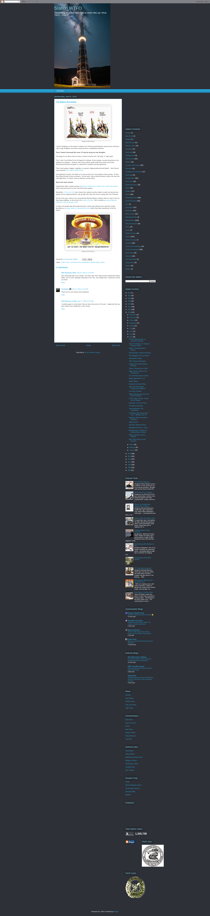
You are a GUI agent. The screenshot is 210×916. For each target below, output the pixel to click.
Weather (128, 269)
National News (94, 262)
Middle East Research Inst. (134, 757)
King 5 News (129, 698)
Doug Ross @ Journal (135, 620)
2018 (129, 304)
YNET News (129, 708)
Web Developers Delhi (68, 273)
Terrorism (128, 256)
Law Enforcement (75, 262)
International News (131, 198)
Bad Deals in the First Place (138, 403)
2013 (129, 456)
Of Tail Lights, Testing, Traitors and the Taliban (139, 399)
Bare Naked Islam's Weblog (137, 657)
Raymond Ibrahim (134, 630)
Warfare (127, 266)
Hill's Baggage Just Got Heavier (139, 355)
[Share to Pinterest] (91, 259)
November (133, 317)
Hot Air (127, 726)
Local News (129, 207)
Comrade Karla (130, 155)
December (133, 315)
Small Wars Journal (131, 764)
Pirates (127, 230)
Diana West (129, 719)
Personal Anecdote (131, 223)
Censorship (129, 152)
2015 (129, 312)
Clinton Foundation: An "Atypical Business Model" (139, 344)
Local (127, 204)
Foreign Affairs (130, 178)
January (132, 450)
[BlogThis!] (85, 259)
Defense (128, 162)
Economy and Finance (132, 165)
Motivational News (131, 217)
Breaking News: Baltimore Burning (140, 353)
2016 (129, 309)
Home (88, 345)
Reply (63, 282)
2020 (129, 298)
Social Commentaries (132, 249)
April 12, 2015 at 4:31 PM (80, 289)
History (127, 188)
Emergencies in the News (133, 172)
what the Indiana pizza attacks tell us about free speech (99, 186)
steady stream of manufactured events (78, 208)
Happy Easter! (133, 422)
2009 (129, 467)
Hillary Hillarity (133, 381)
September (133, 323)
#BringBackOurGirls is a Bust (138, 427)
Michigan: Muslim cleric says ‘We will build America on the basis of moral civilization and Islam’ (140, 679)
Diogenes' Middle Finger (136, 613)
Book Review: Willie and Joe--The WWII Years (143, 581)
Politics (102, 262)
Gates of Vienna (130, 723)
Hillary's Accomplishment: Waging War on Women (142, 505)
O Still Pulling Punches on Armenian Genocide (137, 340)
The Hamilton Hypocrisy (142, 482)
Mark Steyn (129, 729)
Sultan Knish (132, 639)
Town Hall (128, 739)
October (132, 320)
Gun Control (129, 181)
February (133, 447)
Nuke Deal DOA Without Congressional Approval (137, 387)
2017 (129, 307)
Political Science (130, 233)
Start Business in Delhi (69, 301)
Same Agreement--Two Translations (136, 409)
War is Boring (129, 770)
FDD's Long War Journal (136, 666)
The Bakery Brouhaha (136, 406)
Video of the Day (88, 200)
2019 (129, 301)
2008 (129, 470)
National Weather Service (133, 785)
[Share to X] (87, 259)
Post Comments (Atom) (92, 352)
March (132, 444)
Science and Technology (133, 246)
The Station (60, 91)
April (131, 337)
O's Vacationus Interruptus (142, 568)
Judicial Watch (130, 754)
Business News (130, 146)
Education (128, 168)
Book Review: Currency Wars (143, 592)
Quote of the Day (130, 240)
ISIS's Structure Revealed (137, 361)
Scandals (128, 243)
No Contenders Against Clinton (138, 376)
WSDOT (128, 795)
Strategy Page (130, 767)
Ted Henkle (65, 289)
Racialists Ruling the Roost (137, 425)
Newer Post (60, 345)
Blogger (116, 911)
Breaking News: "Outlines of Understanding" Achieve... (138, 431)
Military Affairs (130, 214)
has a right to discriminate (74, 170)
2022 (129, 293)
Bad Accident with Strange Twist (144, 518)
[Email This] (83, 259)
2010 (129, 465)
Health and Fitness (131, 185)
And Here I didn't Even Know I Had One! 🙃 (140, 615)
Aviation (128, 133)
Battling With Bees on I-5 (137, 378)
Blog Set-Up (129, 136)
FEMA (127, 782)
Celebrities (128, 149)
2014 (129, 453)
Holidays (128, 191)
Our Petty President (135, 391)
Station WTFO (68, 8)
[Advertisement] (139, 108)
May (131, 334)
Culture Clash (65, 262)
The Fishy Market (131, 259)
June (131, 331)
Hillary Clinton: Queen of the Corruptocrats (138, 372)
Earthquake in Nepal (135, 358)
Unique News (129, 262)
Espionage (128, 175)
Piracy (127, 227)
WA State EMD (130, 791)
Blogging (128, 139)
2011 (129, 462)
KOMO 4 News (130, 701)
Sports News (129, 253)
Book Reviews (130, 142)
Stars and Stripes (130, 705)
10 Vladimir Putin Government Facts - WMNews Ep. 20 (138, 414)
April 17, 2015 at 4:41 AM (85, 301)
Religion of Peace (131, 760)
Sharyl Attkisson (130, 736)
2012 (129, 459)
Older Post (116, 345)
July (131, 328)
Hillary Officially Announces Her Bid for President (139, 395)
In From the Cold (69, 192)
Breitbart (128, 695)
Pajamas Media (130, 732)
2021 (129, 295)
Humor (127, 194)
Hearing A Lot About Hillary (137, 384)
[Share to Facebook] (89, 259)
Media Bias (85, 262)
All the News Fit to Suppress (143, 492)
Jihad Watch (132, 676)
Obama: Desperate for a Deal (138, 368)
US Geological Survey (132, 788)
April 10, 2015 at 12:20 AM (85, 273)
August (132, 326)
